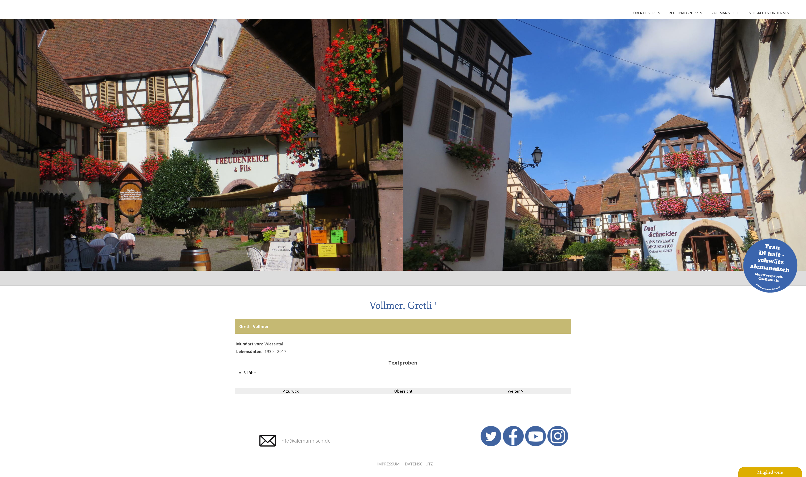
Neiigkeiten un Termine (770, 12)
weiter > (515, 391)
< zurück (291, 391)
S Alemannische (725, 12)
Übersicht (403, 391)
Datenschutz (419, 464)
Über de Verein (646, 12)
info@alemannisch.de (305, 440)
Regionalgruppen (685, 12)
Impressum (388, 464)
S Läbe (249, 372)
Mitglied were (770, 472)
